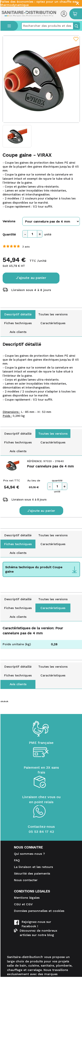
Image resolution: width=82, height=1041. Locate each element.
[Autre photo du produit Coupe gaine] (17, 136)
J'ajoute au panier (31, 278)
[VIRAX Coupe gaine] (41, 79)
